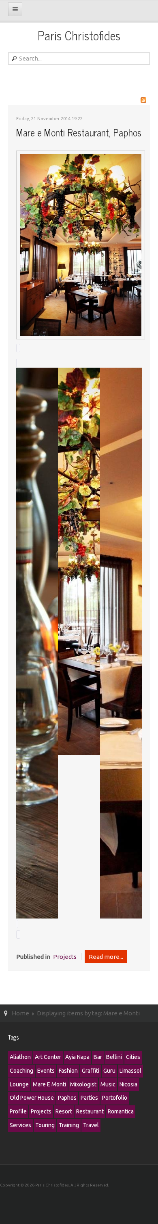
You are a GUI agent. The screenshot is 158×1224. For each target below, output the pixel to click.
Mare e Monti (49, 1084)
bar (98, 1057)
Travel (91, 1125)
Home (20, 1013)
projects (41, 1111)
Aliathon (20, 1057)
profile (18, 1111)
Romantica (121, 1111)
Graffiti (90, 1070)
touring (45, 1125)
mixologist (83, 1084)
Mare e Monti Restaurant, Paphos (78, 132)
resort (64, 1111)
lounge (19, 1084)
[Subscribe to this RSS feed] (143, 100)
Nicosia (128, 1084)
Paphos (67, 1097)
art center (48, 1057)
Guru (109, 1070)
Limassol (130, 1070)
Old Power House (32, 1097)
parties (89, 1097)
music (107, 1084)
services (20, 1125)
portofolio (114, 1097)
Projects (65, 956)
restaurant (90, 1111)
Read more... (106, 956)
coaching (21, 1070)
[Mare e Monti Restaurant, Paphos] (80, 244)
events (46, 1070)
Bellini (114, 1057)
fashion (68, 1070)
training (69, 1125)
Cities (133, 1057)
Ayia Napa (77, 1057)
